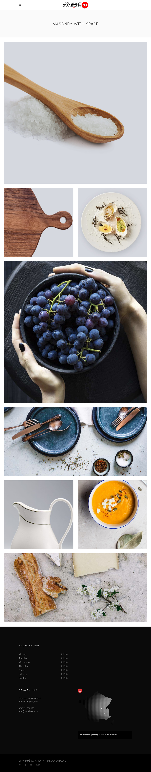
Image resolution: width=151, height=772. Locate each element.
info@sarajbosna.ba (28, 711)
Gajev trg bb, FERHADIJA (30, 698)
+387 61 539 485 (26, 708)
